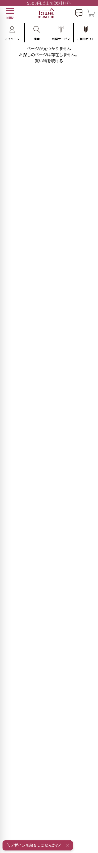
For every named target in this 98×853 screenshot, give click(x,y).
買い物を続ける (49, 61)
